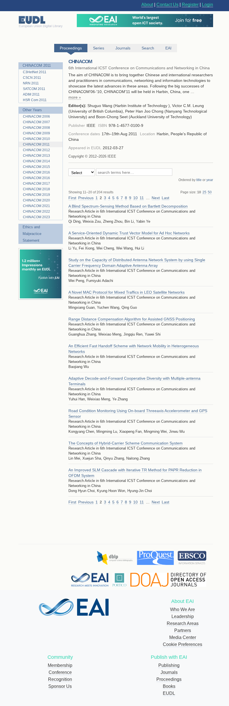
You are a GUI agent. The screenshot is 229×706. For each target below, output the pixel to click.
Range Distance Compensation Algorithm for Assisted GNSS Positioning (131, 319)
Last (165, 198)
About (147, 4)
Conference (60, 672)
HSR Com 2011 (35, 100)
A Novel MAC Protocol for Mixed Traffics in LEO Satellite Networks (126, 292)
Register (190, 4)
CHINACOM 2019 (36, 195)
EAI (168, 48)
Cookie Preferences (182, 644)
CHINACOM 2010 (36, 139)
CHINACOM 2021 (36, 206)
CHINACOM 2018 (36, 189)
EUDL (169, 693)
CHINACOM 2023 (36, 217)
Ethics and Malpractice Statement (32, 234)
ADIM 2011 (31, 94)
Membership (60, 665)
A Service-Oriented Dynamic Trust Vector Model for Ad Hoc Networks (129, 233)
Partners (182, 630)
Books (169, 686)
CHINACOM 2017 (36, 184)
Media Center (182, 637)
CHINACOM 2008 (36, 128)
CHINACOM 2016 (36, 172)
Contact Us (167, 4)
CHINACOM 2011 (37, 65)
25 (204, 192)
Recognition (60, 679)
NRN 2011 (31, 83)
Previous (86, 198)
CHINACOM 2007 (36, 122)
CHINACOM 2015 (36, 167)
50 (210, 192)
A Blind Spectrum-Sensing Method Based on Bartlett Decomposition (128, 206)
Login (207, 4)
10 (199, 192)
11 (142, 198)
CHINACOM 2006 (36, 116)
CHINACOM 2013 (36, 156)
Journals (169, 672)
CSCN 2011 (32, 78)
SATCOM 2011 (34, 89)
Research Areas (183, 623)
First (72, 198)
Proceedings (169, 679)
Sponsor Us (60, 686)
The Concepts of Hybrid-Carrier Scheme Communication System (125, 443)
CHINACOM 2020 (36, 200)
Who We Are (182, 609)
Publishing (169, 665)
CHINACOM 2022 (36, 211)
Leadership (182, 616)
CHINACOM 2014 (36, 161)
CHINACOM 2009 (36, 133)
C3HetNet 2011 (34, 72)
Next (156, 198)
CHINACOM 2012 (36, 150)
